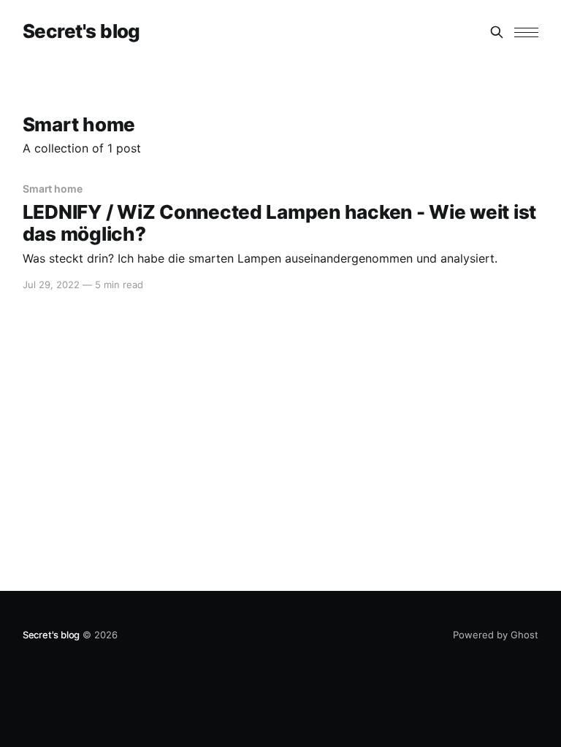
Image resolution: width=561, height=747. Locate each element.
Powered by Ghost (495, 634)
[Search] (496, 32)
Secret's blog (81, 31)
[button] (526, 32)
